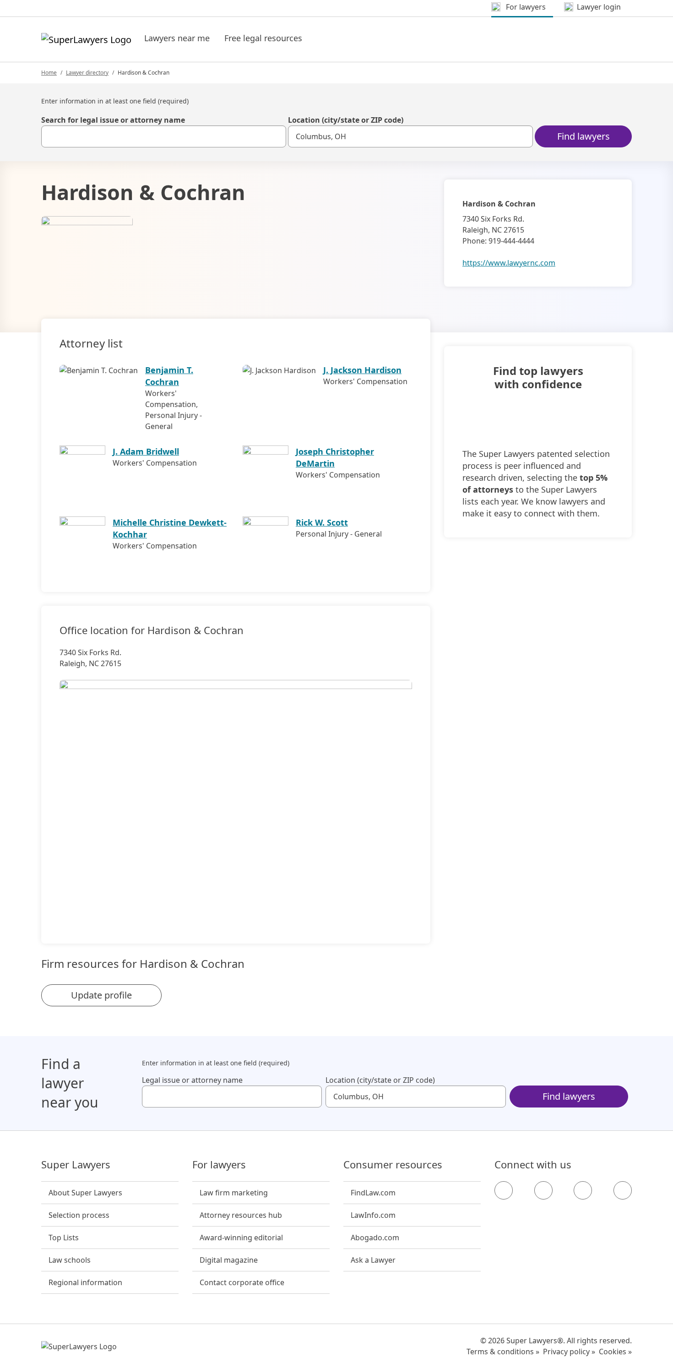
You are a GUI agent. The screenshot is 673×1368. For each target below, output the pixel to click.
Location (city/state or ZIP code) (345, 120)
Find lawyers (583, 136)
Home (49, 72)
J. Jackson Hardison (362, 369)
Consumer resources (392, 1164)
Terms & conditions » (503, 1351)
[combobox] (163, 136)
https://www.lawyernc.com (508, 263)
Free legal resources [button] (263, 38)
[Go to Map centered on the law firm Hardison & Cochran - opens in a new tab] (236, 796)
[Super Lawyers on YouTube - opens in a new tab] (583, 1190)
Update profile (101, 995)
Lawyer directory (87, 72)
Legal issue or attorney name (192, 1080)
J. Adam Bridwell (146, 451)
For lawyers (219, 1164)
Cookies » (615, 1351)
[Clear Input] (275, 136)
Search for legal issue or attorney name (113, 120)
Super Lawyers (75, 1164)
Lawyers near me (177, 38)
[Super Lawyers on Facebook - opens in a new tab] (503, 1190)
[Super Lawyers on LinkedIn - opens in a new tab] (622, 1190)
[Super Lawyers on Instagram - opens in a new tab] (543, 1190)
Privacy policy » (569, 1351)
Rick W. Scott (322, 522)
